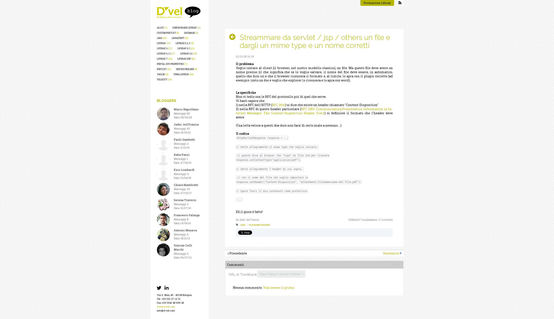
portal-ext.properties (172, 64)
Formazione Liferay (377, 3)
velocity (164, 79)
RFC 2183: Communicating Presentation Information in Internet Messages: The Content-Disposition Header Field (314, 111)
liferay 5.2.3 (185, 43)
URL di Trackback (243, 274)
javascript (180, 38)
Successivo (391, 253)
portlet (164, 69)
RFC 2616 (278, 105)
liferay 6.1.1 (166, 53)
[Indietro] (234, 36)
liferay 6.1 (185, 48)
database (191, 33)
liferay (164, 43)
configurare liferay (186, 27)
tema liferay (183, 74)
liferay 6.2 (188, 53)
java (162, 38)
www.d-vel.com (166, 306)
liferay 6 (164, 48)
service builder (186, 69)
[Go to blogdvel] (179, 12)
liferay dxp (186, 58)
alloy (162, 27)
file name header (259, 225)
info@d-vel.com (166, 310)
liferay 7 (164, 58)
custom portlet (168, 33)
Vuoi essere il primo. (279, 288)
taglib (162, 74)
